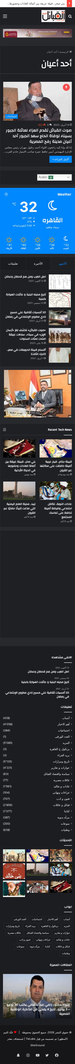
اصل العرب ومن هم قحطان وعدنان (25, 276)
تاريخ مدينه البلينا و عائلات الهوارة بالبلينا (26, 297)
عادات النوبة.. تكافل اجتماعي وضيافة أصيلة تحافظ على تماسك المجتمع (58, 510)
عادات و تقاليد (62, 786)
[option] (35, 996)
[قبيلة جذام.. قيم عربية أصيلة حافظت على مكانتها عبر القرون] (56, 448)
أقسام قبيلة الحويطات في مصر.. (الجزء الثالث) (26, 352)
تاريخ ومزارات (61, 761)
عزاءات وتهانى (61, 792)
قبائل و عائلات (61, 805)
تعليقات (13, 263)
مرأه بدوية (63, 817)
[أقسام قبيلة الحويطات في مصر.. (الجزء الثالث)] (60, 355)
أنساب (66, 718)
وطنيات (65, 829)
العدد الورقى (62, 736)
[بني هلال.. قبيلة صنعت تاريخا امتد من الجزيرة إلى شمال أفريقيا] (61, 855)
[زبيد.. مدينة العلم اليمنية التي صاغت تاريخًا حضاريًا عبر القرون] (19, 491)
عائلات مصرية (61, 780)
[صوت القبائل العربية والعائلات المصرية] (53, 16)
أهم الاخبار (64, 724)
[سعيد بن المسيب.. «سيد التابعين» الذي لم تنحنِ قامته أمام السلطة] (14, 889)
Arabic (43, 177)
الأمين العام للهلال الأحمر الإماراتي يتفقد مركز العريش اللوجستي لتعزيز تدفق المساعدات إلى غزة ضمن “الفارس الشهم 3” (36, 1009)
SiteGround (37, 1045)
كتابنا (67, 811)
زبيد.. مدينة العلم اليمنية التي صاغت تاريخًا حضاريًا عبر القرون (19, 508)
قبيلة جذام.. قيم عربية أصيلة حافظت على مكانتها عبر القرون (56, 466)
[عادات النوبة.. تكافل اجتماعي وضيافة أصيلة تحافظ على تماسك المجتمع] (56, 491)
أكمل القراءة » (60, 159)
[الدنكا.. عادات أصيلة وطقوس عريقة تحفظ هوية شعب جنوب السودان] (14, 855)
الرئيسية (64, 51)
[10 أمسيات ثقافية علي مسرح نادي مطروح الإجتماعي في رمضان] (60, 317)
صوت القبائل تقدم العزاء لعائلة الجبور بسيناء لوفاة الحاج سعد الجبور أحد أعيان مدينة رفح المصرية (39, 136)
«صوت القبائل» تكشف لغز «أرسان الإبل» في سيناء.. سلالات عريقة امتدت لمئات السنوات (26, 334)
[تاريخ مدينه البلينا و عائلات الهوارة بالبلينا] (60, 299)
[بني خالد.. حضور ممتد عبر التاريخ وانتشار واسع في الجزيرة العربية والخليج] (14, 871)
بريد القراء (63, 755)
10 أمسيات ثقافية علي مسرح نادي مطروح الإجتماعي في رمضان (25, 314)
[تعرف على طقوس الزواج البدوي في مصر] (38, 887)
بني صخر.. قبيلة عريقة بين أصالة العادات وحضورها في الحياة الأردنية (20, 466)
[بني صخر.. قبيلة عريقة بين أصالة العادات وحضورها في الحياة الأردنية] (19, 448)
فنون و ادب (63, 798)
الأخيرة (38, 263)
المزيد (66, 742)
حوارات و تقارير (60, 767)
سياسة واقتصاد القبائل (57, 773)
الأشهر (63, 263)
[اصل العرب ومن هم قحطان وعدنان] (60, 282)
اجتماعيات (64, 730)
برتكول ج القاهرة (60, 749)
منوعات (65, 823)
